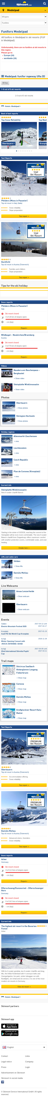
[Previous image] (3, 134)
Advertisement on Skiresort (13, 1073)
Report (23, 328)
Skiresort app (7, 1019)
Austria (4, 338)
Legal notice (6, 1062)
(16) (9, 55)
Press (3, 1067)
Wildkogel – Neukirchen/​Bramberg (17, 335)
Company (29, 1062)
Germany (5, 862)
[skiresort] (24, 3)
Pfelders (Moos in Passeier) (14, 306)
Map (6, 83)
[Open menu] (3, 3)
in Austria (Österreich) (20, 265)
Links (27, 1056)
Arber (4, 859)
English (10, 1047)
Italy (2, 309)
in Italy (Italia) (17, 203)
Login (27, 1067)
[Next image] (45, 134)
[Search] (44, 3)
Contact (4, 1056)
